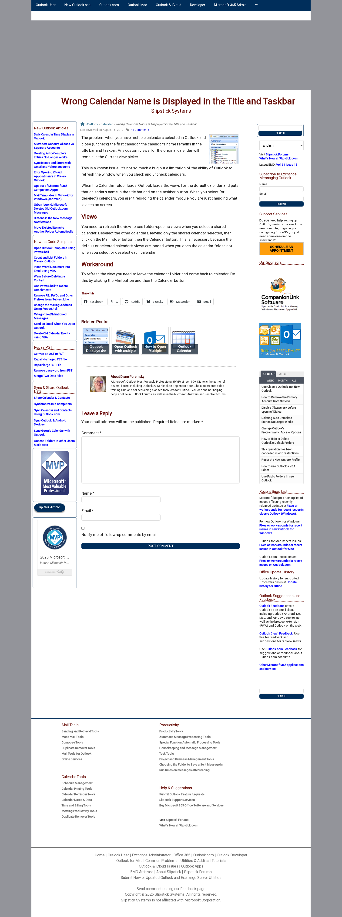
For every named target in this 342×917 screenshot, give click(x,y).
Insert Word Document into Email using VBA (52, 269)
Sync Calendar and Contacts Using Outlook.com (53, 412)
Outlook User (118, 855)
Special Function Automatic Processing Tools (189, 742)
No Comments (140, 129)
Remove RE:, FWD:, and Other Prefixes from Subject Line (53, 297)
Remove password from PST (53, 370)
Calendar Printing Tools (77, 788)
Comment (91, 433)
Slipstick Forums (198, 872)
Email (87, 510)
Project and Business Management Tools (186, 759)
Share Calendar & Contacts (52, 397)
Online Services (72, 759)
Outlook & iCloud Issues (158, 866)
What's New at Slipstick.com (278, 158)
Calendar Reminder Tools (78, 794)
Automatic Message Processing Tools (185, 737)
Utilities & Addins (195, 860)
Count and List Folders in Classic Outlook (50, 259)
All (294, 380)
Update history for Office (278, 584)
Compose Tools (72, 742)
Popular (268, 374)
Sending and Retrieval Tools (80, 731)
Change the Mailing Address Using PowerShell (53, 307)
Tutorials (219, 860)
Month (283, 380)
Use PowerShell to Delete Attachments (51, 288)
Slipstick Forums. (277, 154)
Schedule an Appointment (281, 248)
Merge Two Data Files (48, 376)
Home (100, 855)
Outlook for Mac (129, 860)
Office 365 (182, 855)
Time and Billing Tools (76, 805)
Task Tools (166, 753)
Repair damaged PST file (50, 359)
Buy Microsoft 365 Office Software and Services (191, 805)
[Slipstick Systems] (82, 124)
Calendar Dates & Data (77, 800)
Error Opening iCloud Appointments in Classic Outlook (50, 176)
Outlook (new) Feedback (276, 633)
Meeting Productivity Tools (79, 811)
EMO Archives (141, 872)
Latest (283, 374)
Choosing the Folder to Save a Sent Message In (191, 764)
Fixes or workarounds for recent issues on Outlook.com (280, 562)
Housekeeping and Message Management (188, 748)
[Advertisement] (171, 55)
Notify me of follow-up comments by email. (119, 534)
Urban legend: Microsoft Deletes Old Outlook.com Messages (51, 208)
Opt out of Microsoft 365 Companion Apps (50, 187)
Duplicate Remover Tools (78, 748)
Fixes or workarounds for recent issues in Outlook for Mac (280, 547)
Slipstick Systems (171, 111)
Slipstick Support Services (177, 800)
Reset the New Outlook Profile (281, 459)
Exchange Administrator (151, 855)
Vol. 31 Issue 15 (286, 164)
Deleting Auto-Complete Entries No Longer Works (50, 155)
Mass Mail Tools (73, 737)
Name (87, 493)
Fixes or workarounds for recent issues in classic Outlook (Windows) (281, 509)
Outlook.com (203, 855)
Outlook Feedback (271, 606)
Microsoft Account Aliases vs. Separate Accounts (54, 146)
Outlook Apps (192, 866)
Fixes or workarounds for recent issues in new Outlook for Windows (280, 529)
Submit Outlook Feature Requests (182, 794)
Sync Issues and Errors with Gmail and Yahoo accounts (52, 164)
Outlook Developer (232, 855)
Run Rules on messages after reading (184, 770)
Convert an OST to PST (49, 353)
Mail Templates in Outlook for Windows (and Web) (53, 197)
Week (270, 380)
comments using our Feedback (171, 889)
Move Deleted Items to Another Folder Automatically (53, 229)
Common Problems (161, 860)
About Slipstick (168, 872)
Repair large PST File (47, 365)
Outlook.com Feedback (281, 649)
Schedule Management (77, 783)
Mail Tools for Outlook (76, 753)
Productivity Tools (171, 731)
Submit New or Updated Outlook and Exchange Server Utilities (171, 877)
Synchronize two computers (53, 404)
